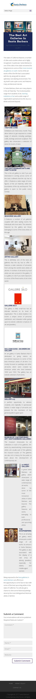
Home (11, 683)
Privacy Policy (20, 683)
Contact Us (17, 687)
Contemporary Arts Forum (17, 45)
